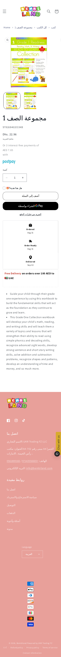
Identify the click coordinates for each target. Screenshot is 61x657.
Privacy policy (32, 647)
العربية (29, 554)
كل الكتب (42, 27)
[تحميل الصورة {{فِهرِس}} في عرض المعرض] (12, 100)
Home (7, 27)
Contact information (32, 653)
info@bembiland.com (39, 468)
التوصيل (11, 505)
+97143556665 (30, 461)
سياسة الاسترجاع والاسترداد (22, 497)
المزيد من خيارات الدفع (30, 214)
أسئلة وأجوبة (13, 521)
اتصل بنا (11, 489)
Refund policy (17, 647)
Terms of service (50, 647)
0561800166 (13, 461)
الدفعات (11, 513)
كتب (53, 27)
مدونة (10, 528)
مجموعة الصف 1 (23, 27)
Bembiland (22, 643)
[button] (4, 11)
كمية (5, 169)
